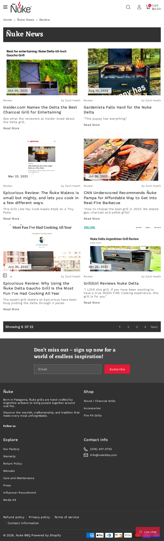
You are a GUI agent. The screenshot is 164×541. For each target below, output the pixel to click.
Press (7, 485)
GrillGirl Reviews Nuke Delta (111, 283)
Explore (10, 439)
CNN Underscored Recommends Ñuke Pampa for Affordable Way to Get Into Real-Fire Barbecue (120, 197)
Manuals (9, 470)
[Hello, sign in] (139, 7)
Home (7, 19)
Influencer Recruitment (19, 492)
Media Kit (9, 499)
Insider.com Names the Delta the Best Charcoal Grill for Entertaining (40, 109)
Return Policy (12, 463)
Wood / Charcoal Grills (100, 401)
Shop (89, 391)
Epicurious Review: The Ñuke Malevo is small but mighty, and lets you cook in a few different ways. (41, 197)
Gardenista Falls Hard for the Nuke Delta (117, 109)
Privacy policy (39, 517)
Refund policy (13, 517)
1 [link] (119, 327)
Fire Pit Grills (93, 415)
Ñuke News (25, 19)
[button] (5, 7)
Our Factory (11, 449)
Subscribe (117, 369)
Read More (11, 128)
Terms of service (66, 517)
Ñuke (8, 391)
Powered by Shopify (46, 535)
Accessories (92, 408)
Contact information (23, 523)
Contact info (96, 439)
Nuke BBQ (23, 535)
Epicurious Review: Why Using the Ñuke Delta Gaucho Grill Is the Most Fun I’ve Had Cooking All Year (38, 288)
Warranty (9, 456)
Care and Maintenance (18, 478)
